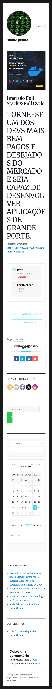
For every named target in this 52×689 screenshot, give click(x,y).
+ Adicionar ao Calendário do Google (27, 314)
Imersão (19, 340)
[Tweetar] (22, 358)
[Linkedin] (29, 358)
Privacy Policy (26, 675)
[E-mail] (35, 358)
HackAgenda (17, 40)
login (34, 659)
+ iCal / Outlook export (26, 323)
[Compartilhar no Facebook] (16, 358)
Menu (41, 26)
